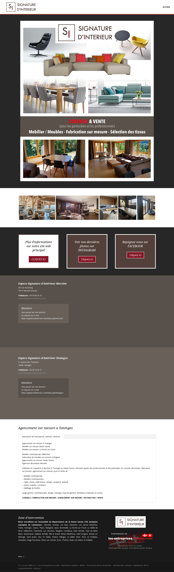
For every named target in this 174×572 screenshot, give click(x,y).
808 (30, 565)
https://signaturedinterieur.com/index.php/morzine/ (42, 318)
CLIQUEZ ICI (39, 259)
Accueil (166, 7)
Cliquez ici (87, 259)
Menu (20, 556)
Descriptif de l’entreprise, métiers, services (41, 436)
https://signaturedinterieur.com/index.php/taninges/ (42, 393)
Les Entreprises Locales (49, 565)
